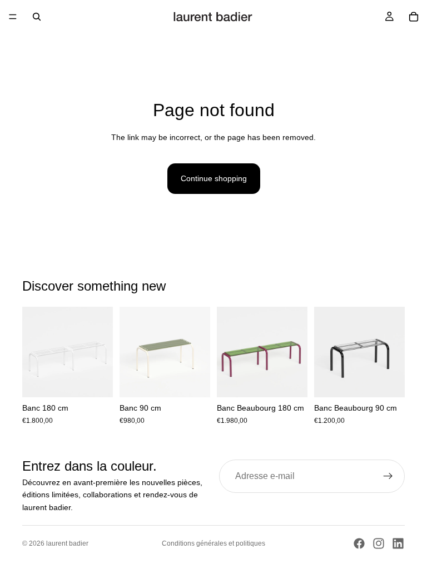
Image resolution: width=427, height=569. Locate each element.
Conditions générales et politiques (213, 543)
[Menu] (13, 16)
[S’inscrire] (388, 476)
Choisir (105, 380)
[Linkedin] (398, 543)
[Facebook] (359, 543)
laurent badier (67, 543)
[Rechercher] (36, 16)
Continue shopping (214, 178)
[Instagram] (378, 543)
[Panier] (413, 16)
